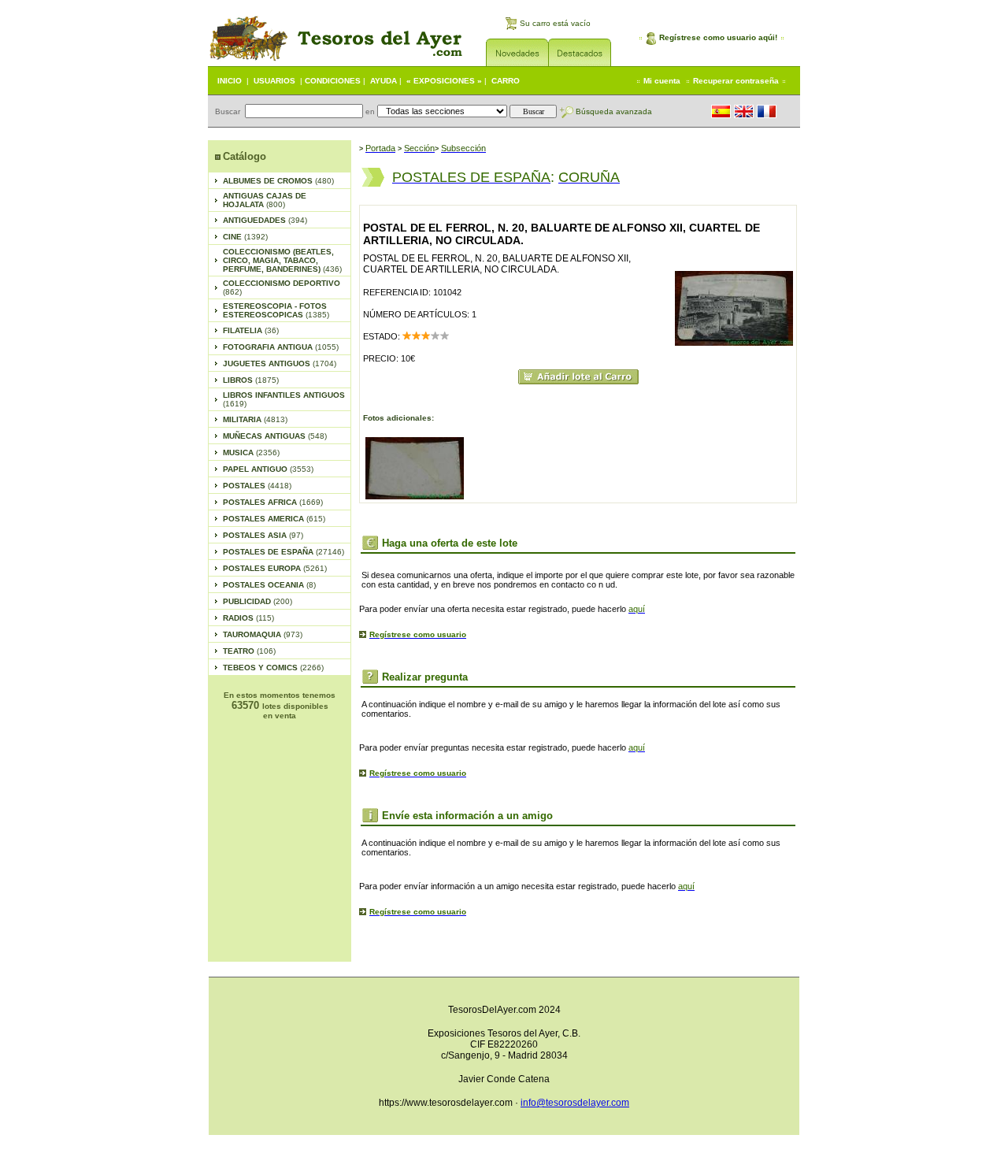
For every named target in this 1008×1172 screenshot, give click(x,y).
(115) (248, 618)
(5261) (275, 568)
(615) (274, 518)
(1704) (279, 363)
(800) (264, 200)
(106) (249, 651)
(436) (282, 260)
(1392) (245, 236)
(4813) (255, 419)
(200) (257, 601)
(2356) (251, 452)
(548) (275, 436)
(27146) (283, 551)
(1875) (251, 380)
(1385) (276, 310)
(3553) (268, 469)
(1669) (273, 502)
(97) (263, 535)
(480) (278, 180)
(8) (269, 584)
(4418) (257, 485)
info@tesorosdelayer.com (575, 1102)
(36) (251, 330)
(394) (265, 220)
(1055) (281, 347)
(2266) (273, 667)
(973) (262, 634)
